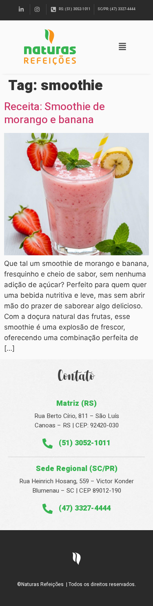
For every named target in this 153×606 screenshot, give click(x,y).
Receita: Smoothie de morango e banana (54, 113)
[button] (122, 47)
